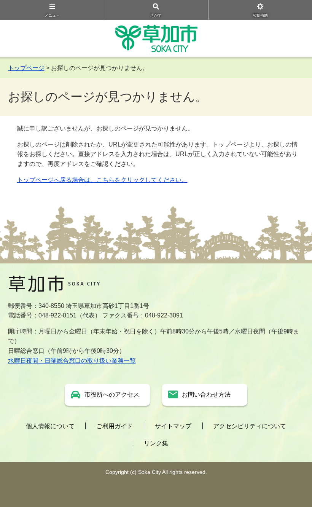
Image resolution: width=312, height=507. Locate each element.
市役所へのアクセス (111, 394)
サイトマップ (173, 426)
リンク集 (156, 443)
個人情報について (50, 426)
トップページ (26, 68)
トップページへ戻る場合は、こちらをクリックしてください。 (102, 180)
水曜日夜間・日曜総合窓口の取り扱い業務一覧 (72, 360)
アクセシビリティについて (249, 426)
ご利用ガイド (114, 426)
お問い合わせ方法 (206, 394)
